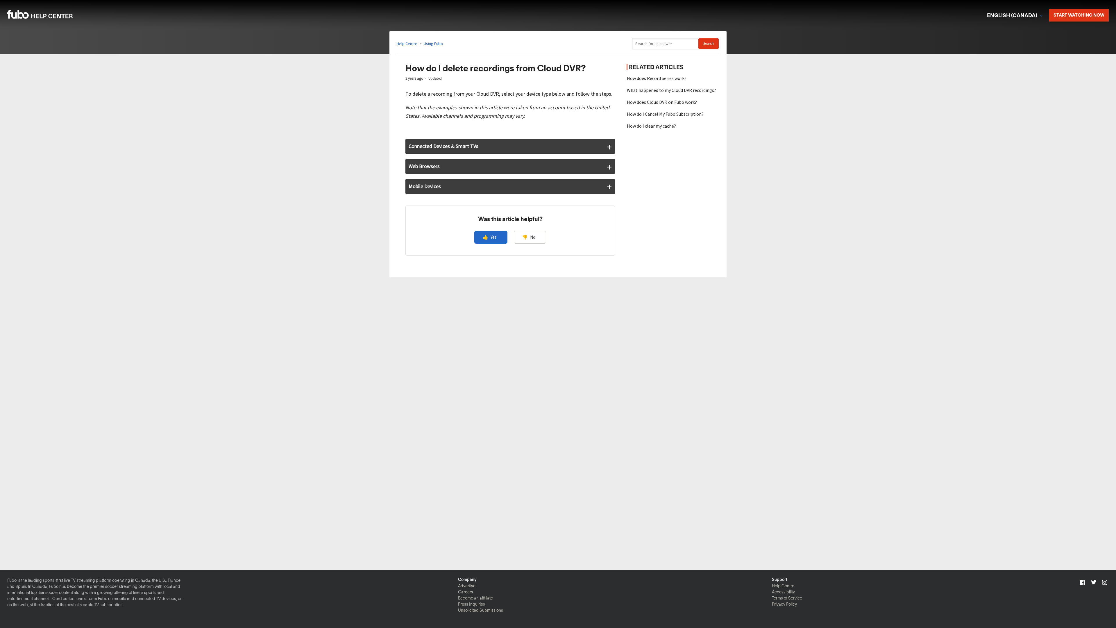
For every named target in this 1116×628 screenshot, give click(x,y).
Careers (465, 592)
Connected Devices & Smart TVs (443, 146)
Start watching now (1079, 15)
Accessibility (783, 592)
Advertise (466, 586)
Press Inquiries (471, 604)
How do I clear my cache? (651, 126)
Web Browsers (424, 166)
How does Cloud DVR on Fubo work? (662, 102)
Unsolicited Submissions (480, 610)
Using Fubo (433, 43)
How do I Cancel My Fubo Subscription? (665, 114)
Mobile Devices (425, 186)
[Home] (47, 17)
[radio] (490, 237)
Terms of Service (787, 598)
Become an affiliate (475, 598)
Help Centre (407, 43)
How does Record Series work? (656, 78)
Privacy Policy (784, 604)
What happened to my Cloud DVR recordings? (671, 90)
